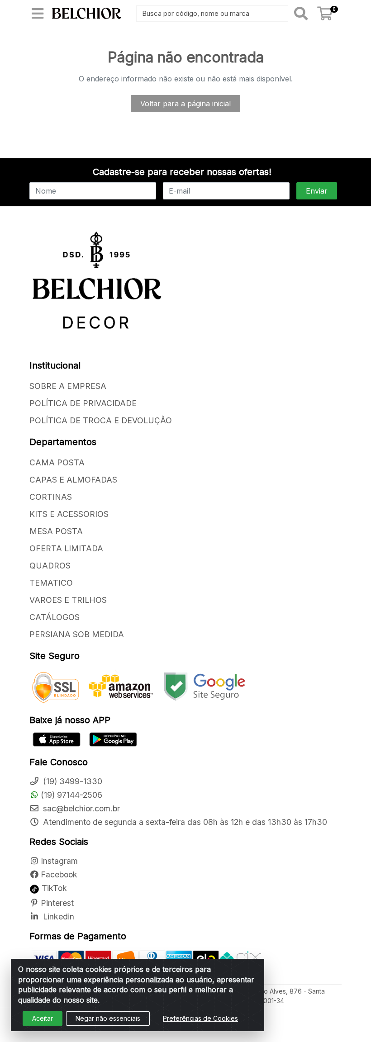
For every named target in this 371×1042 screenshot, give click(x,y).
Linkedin (57, 916)
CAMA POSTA (57, 462)
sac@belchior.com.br (80, 808)
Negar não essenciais (108, 1018)
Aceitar (42, 1018)
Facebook (59, 874)
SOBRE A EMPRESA (67, 386)
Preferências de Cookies (200, 1018)
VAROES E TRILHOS (68, 600)
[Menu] (37, 13)
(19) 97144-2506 (71, 795)
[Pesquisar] (301, 13)
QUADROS (50, 565)
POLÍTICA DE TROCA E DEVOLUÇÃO (100, 420)
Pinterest (57, 903)
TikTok (53, 888)
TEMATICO (51, 582)
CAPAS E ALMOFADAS (73, 479)
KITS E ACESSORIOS (69, 514)
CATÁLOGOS (54, 617)
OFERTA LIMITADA (66, 548)
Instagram (59, 861)
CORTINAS (50, 497)
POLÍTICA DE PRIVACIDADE (83, 403)
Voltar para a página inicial (185, 103)
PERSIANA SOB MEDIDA (76, 634)
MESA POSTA (56, 531)
